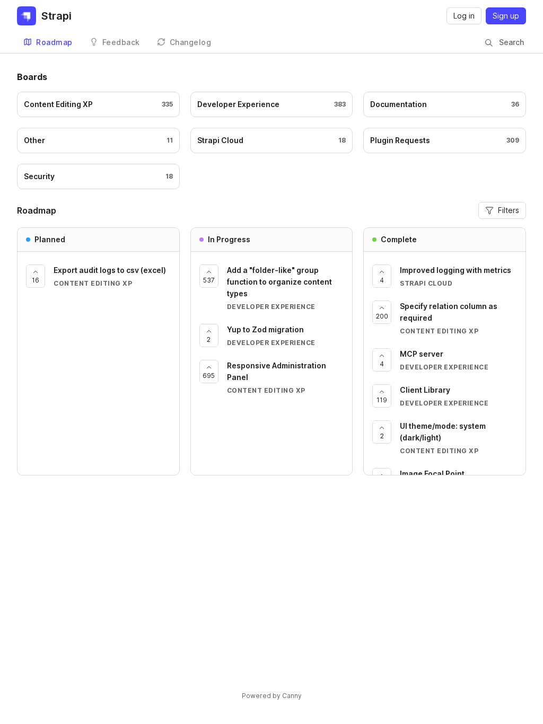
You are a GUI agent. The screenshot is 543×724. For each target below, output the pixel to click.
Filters (508, 210)
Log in (464, 15)
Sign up (506, 15)
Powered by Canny (272, 696)
